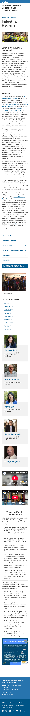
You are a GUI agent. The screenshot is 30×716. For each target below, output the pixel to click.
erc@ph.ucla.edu (7, 694)
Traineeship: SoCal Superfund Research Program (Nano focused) (13, 266)
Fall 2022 (6, 313)
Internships (6, 260)
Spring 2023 (7, 306)
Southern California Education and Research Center (11, 8)
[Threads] (24, 710)
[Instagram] (6, 710)
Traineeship (6, 255)
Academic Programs (9, 17)
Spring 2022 (7, 316)
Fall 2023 (6, 303)
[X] (13, 710)
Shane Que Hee (11, 379)
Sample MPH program (9, 240)
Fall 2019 (6, 326)
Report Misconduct (20, 705)
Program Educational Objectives (13, 250)
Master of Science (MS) (11, 104)
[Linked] (10, 710)
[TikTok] (21, 710)
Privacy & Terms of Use (7, 707)
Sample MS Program (9, 236)
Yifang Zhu (9, 407)
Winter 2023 (7, 310)
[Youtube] (17, 710)
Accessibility (11, 705)
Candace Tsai (10, 350)
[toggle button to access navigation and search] (26, 5)
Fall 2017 (6, 329)
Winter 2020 (7, 319)
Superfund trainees (20, 224)
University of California (18, 702)
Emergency (4, 705)
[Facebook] (2, 710)
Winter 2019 (7, 323)
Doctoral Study (7, 245)
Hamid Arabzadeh (12, 434)
